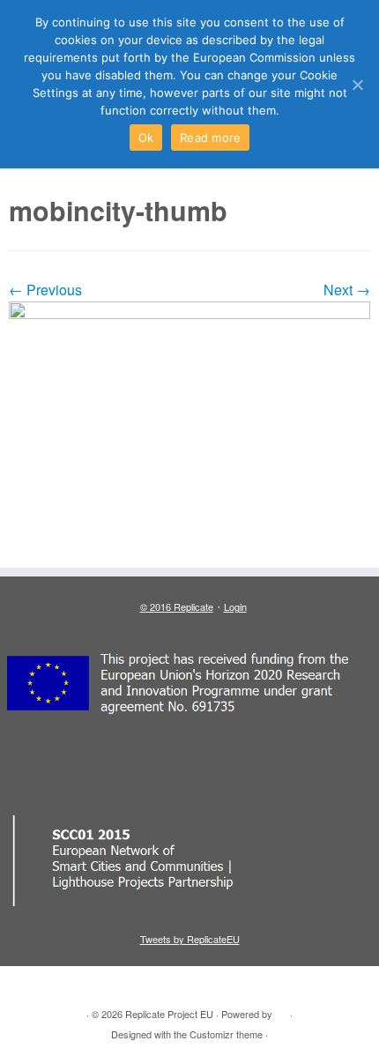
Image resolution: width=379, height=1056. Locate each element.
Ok (146, 137)
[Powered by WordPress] (281, 1010)
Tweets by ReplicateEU (190, 939)
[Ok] (357, 84)
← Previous (45, 289)
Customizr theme (226, 1034)
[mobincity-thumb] (189, 425)
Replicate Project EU (169, 1014)
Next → (346, 289)
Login (235, 606)
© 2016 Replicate (176, 606)
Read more (210, 137)
